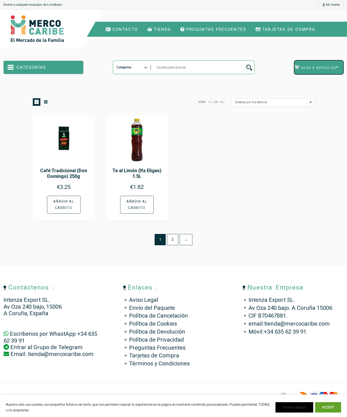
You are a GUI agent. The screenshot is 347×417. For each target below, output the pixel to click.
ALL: (222, 102)
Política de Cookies (153, 323)
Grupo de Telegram (58, 347)
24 (215, 102)
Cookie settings (294, 407)
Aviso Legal (143, 300)
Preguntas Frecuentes (216, 29)
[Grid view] (37, 102)
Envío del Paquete (152, 308)
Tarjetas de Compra (288, 29)
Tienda (162, 29)
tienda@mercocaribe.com (60, 354)
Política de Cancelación (158, 315)
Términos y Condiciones (159, 363)
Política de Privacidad (156, 339)
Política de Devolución (157, 331)
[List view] (46, 102)
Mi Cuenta (333, 4)
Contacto (125, 29)
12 (209, 102)
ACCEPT (328, 407)
